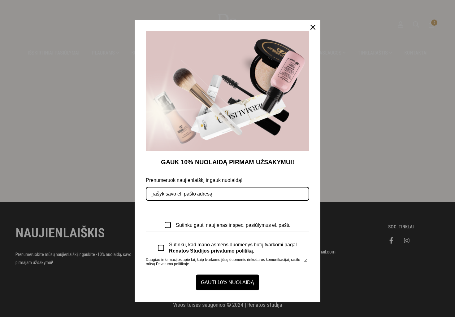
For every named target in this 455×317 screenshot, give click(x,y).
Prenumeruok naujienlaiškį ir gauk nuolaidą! (194, 180)
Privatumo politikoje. (173, 264)
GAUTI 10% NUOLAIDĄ (227, 282)
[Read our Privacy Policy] (305, 260)
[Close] (313, 27)
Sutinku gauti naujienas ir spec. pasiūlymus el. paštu (233, 225)
